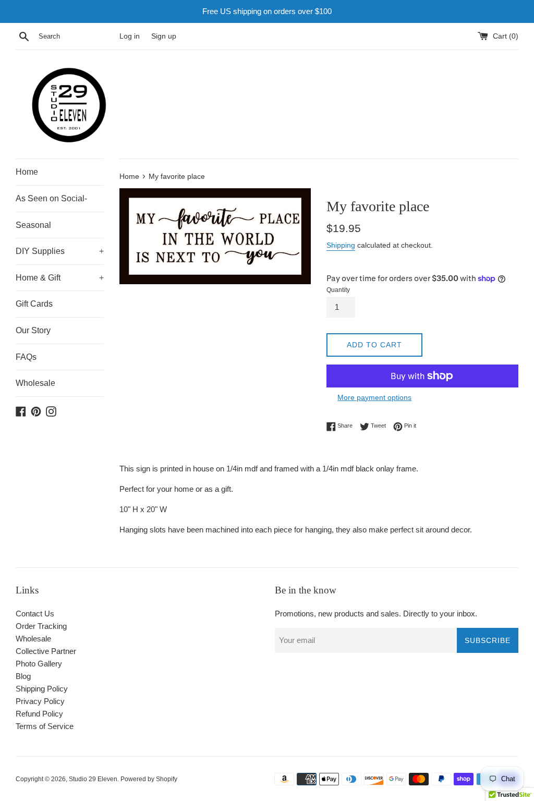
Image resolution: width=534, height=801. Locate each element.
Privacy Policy (40, 701)
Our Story (33, 330)
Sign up (163, 36)
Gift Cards (34, 303)
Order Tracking (41, 626)
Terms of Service (45, 726)
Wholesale (35, 383)
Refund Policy (39, 713)
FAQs (26, 357)
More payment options (374, 397)
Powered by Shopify (148, 779)
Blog (23, 676)
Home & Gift (60, 277)
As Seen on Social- (51, 198)
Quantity (338, 290)
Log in (129, 36)
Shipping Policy (42, 688)
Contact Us (35, 613)
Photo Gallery (39, 663)
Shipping (340, 245)
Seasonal (33, 225)
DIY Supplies (60, 251)
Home (27, 171)
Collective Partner (46, 651)
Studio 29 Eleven (93, 779)
